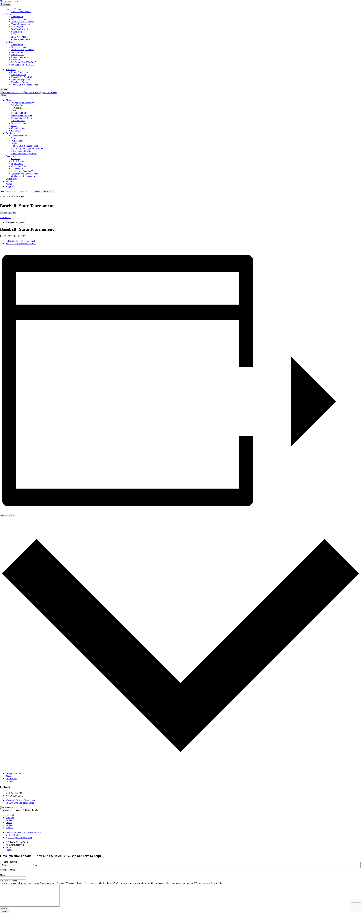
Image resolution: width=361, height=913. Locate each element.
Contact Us (16, 130)
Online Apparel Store (20, 39)
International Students (21, 151)
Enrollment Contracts (20, 82)
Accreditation (17, 168)
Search (3, 191)
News (13, 125)
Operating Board (18, 128)
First (4, 865)
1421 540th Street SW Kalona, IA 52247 (24, 832)
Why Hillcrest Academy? (22, 103)
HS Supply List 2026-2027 (23, 65)
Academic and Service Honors (24, 174)
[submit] (37, 191)
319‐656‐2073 (14, 835)
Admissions (11, 133)
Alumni (9, 184)
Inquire (14, 138)
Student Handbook (19, 57)
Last (35, 865)
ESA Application (18, 74)
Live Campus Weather (21, 11)
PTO (13, 34)
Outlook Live (12, 781)
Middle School (17, 161)
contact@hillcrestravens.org (20, 837)
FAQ (13, 110)
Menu (3, 95)
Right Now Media (19, 37)
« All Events (5, 217)
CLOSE (4, 911)
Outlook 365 (11, 778)
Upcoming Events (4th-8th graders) (27, 148)
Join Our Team (18, 120)
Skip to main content (9, 1)
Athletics (10, 181)
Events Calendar (18, 19)
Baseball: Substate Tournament (20, 241)
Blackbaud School (19, 29)
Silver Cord (16, 59)
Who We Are (17, 105)
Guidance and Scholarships (23, 176)
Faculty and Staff (19, 113)
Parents (9, 14)
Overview (15, 158)
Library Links (17, 54)
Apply (14, 143)
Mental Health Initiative (21, 115)
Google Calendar (13, 773)
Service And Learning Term (23, 171)
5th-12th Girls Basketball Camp (21, 243)
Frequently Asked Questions (24, 153)
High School (17, 163)
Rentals (9, 850)
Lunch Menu (17, 52)
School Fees (16, 32)
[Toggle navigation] (1, 199)
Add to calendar (7, 515)
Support (9, 186)
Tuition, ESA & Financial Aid (24, 85)
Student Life (11, 179)
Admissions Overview (21, 135)
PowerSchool (17, 16)
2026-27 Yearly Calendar (22, 21)
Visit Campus (17, 141)
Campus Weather (13, 9)
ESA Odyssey (17, 26)
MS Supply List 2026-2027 (23, 62)
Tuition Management (20, 24)
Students (9, 42)
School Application (19, 72)
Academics (11, 156)
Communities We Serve (21, 118)
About (8, 100)
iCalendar (10, 776)
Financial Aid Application (22, 77)
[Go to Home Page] (28, 92)
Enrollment (11, 69)
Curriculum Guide (19, 166)
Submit (4, 909)
